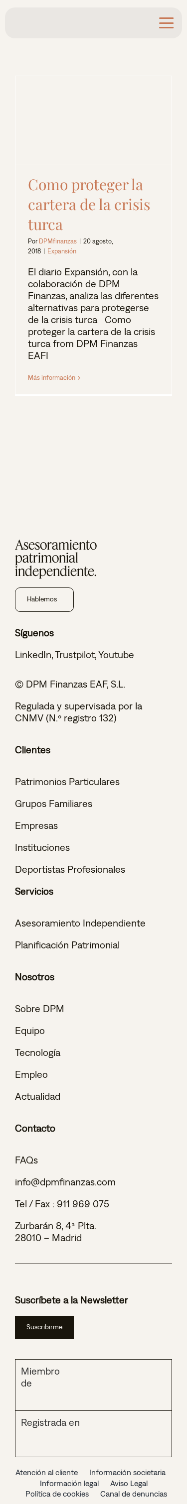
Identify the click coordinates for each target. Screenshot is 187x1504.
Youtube (116, 654)
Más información (51, 377)
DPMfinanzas (58, 241)
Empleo (31, 1074)
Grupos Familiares (53, 803)
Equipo (30, 1030)
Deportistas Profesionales (70, 869)
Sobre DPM (39, 1008)
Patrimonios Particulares (67, 781)
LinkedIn (33, 654)
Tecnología (37, 1052)
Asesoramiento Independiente (80, 922)
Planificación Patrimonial (67, 944)
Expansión (61, 251)
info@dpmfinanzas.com (65, 1181)
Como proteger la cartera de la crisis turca (93, 120)
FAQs (26, 1159)
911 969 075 (83, 1203)
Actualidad (37, 1096)
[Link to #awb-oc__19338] (167, 23)
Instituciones (42, 847)
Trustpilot (75, 654)
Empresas (36, 825)
